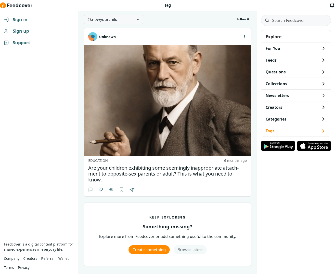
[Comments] (90, 189)
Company (11, 258)
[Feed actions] (244, 36)
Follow (243, 19)
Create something (149, 249)
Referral (47, 258)
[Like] (101, 189)
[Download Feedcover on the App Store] (314, 146)
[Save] (121, 189)
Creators (30, 258)
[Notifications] (332, 5)
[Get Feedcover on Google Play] (278, 146)
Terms (9, 267)
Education (98, 160)
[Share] (131, 190)
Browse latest (190, 249)
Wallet (63, 258)
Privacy (23, 267)
